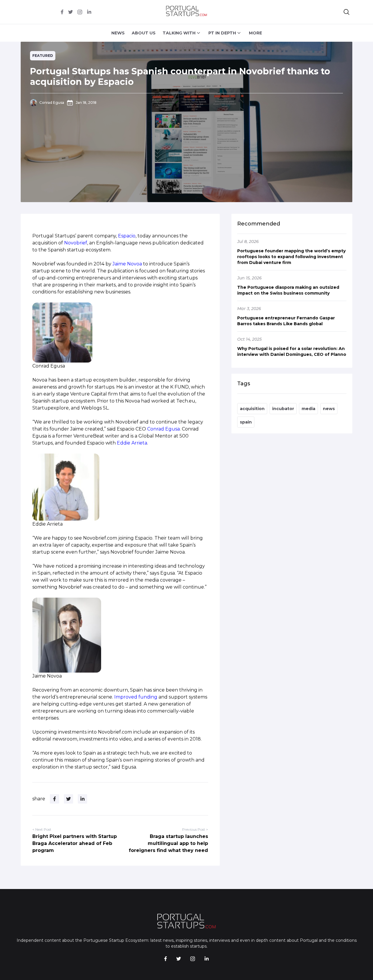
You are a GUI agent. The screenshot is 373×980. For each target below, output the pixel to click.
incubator (283, 408)
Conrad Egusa (51, 102)
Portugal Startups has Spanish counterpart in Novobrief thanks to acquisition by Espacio (180, 76)
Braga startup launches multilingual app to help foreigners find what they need (168, 843)
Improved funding (135, 697)
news (329, 408)
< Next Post (41, 829)
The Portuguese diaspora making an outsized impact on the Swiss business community (288, 290)
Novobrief (75, 243)
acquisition (252, 408)
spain (246, 422)
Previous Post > (195, 829)
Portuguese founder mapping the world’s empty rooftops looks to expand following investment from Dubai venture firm (291, 256)
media (308, 408)
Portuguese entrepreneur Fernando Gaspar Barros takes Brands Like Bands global (286, 320)
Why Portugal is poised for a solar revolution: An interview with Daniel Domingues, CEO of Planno (291, 351)
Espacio (127, 236)
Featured (42, 55)
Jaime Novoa (127, 264)
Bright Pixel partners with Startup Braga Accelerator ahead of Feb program (74, 843)
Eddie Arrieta (132, 443)
